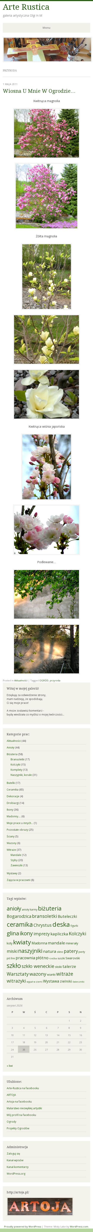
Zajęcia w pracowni (18, 880)
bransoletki (44, 916)
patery (71, 951)
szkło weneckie (38, 966)
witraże (64, 973)
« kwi (10, 1066)
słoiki (58, 967)
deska (61, 924)
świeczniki (78, 981)
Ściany (10, 836)
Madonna (39, 943)
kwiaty (22, 942)
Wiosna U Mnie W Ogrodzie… (39, 91)
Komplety (16, 770)
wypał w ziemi (34, 981)
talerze (69, 966)
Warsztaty (18, 974)
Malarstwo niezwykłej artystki (24, 1108)
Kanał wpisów (15, 1160)
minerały (72, 943)
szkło (14, 965)
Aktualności (20, 680)
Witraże (11, 850)
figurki (74, 926)
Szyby (14, 860)
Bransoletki (17, 759)
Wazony (11, 843)
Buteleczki (67, 916)
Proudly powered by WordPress (22, 1226)
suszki (61, 958)
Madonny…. (14, 816)
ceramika (20, 924)
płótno (42, 957)
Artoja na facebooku (19, 1101)
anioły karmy (29, 909)
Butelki (11, 783)
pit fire (11, 958)
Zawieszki (16, 865)
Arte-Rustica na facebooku (23, 1088)
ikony (26, 933)
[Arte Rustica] (47, 60)
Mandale (16, 855)
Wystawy (12, 873)
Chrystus (43, 925)
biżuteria (49, 908)
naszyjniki (30, 950)
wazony (37, 974)
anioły (14, 908)
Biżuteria (12, 754)
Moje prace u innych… (20, 823)
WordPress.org (16, 1173)
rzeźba (53, 958)
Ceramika (12, 789)
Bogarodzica (19, 916)
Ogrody (11, 1121)
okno (60, 952)
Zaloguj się (13, 1153)
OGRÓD (43, 680)
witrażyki (16, 981)
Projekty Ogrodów (18, 1128)
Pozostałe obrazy (17, 830)
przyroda (55, 680)
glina (13, 933)
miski (12, 951)
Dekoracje (13, 796)
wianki (51, 975)
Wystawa (51, 981)
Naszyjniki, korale (21, 775)
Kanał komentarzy (18, 1167)
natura (49, 951)
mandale (56, 943)
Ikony (10, 809)
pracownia (25, 957)
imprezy (42, 934)
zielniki (66, 981)
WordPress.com (79, 1226)
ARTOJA (11, 1095)
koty (10, 943)
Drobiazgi (13, 803)
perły (82, 952)
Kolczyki (15, 764)
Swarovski (73, 958)
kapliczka (59, 933)
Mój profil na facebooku (21, 1115)
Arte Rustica (26, 7)
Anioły (10, 747)
